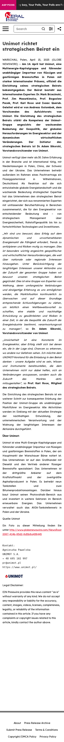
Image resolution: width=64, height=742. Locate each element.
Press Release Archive (37, 723)
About (17, 723)
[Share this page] (59, 29)
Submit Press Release (19, 729)
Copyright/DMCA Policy (22, 736)
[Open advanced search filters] (51, 28)
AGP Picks (8, 5)
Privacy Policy (47, 736)
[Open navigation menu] (5, 29)
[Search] (43, 28)
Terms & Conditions (46, 729)
